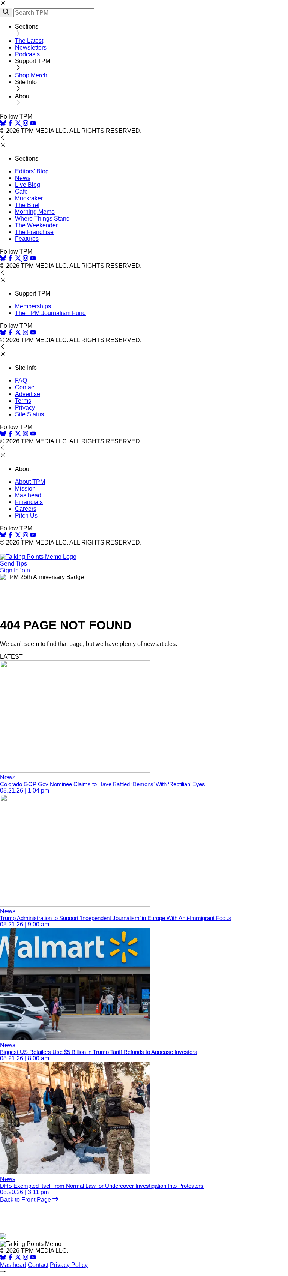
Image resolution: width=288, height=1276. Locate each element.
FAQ (21, 380)
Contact (25, 387)
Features (27, 239)
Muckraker (29, 198)
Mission (25, 488)
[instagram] (25, 124)
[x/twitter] (18, 124)
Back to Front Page (26, 1199)
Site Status (29, 414)
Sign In (9, 570)
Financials (29, 502)
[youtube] (33, 124)
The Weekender (36, 225)
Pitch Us (26, 515)
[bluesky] (3, 124)
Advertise (27, 394)
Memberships (33, 306)
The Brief (27, 205)
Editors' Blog (32, 171)
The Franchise (34, 232)
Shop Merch (31, 75)
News (22, 178)
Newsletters (30, 47)
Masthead (28, 495)
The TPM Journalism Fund (50, 313)
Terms (23, 401)
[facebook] (11, 124)
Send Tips (13, 563)
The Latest (29, 41)
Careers (25, 509)
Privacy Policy (69, 1265)
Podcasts (27, 54)
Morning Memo (35, 212)
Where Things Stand (42, 218)
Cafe (21, 191)
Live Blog (27, 185)
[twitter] (18, 1258)
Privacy (25, 407)
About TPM (30, 482)
